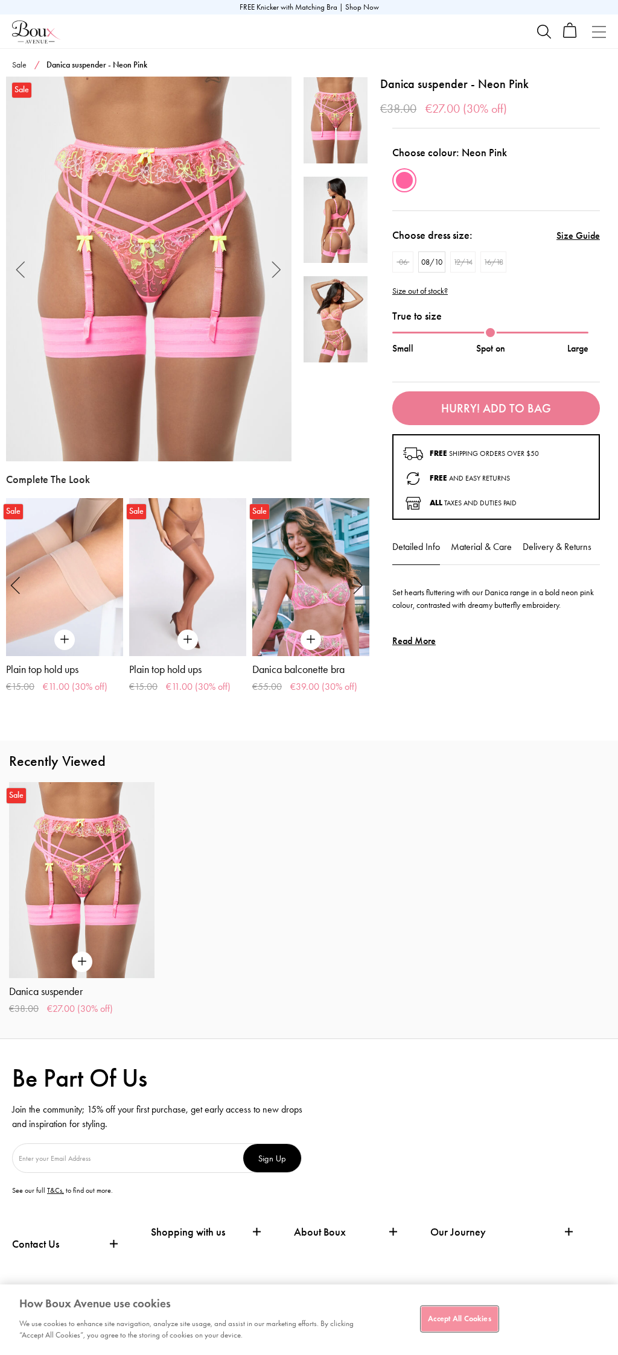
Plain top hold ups (42, 669)
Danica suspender (46, 991)
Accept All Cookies (459, 1318)
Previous (21, 268)
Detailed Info (416, 546)
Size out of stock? (420, 291)
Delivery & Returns (557, 546)
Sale (19, 65)
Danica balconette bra (298, 669)
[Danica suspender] (148, 269)
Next (276, 268)
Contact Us (35, 1244)
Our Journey (458, 1232)
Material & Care (481, 546)
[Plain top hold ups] (64, 577)
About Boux (320, 1232)
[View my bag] (570, 35)
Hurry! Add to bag (496, 408)
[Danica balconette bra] (310, 577)
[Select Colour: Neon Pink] (404, 180)
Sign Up (272, 1158)
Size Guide (578, 235)
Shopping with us (188, 1232)
